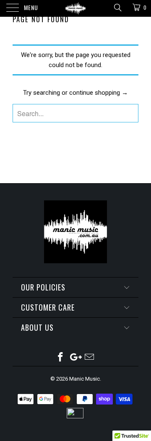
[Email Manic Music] (89, 358)
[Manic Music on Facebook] (60, 358)
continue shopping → (98, 92)
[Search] (117, 8)
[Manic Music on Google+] (75, 358)
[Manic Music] (75, 8)
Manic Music (84, 379)
